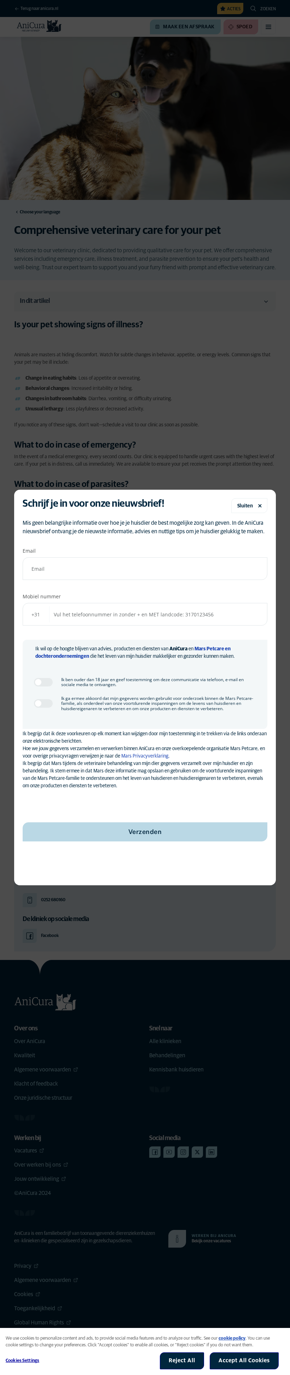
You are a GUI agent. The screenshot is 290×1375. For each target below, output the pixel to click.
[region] (145, 1351)
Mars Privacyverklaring (144, 756)
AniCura (178, 648)
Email (29, 550)
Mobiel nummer (42, 596)
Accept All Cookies (244, 1360)
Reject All (182, 1360)
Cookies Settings (22, 1360)
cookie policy (232, 1338)
